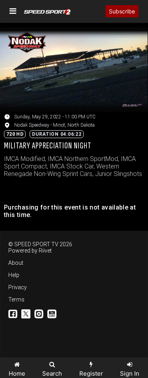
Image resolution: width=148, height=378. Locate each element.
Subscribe (122, 11)
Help (13, 275)
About (15, 263)
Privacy (17, 287)
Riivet (45, 250)
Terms (16, 299)
